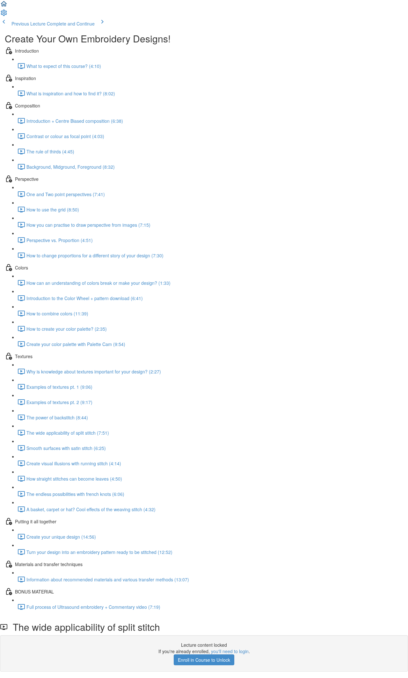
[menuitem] (4, 14)
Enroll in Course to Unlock (204, 660)
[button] (4, 6)
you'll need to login (230, 651)
